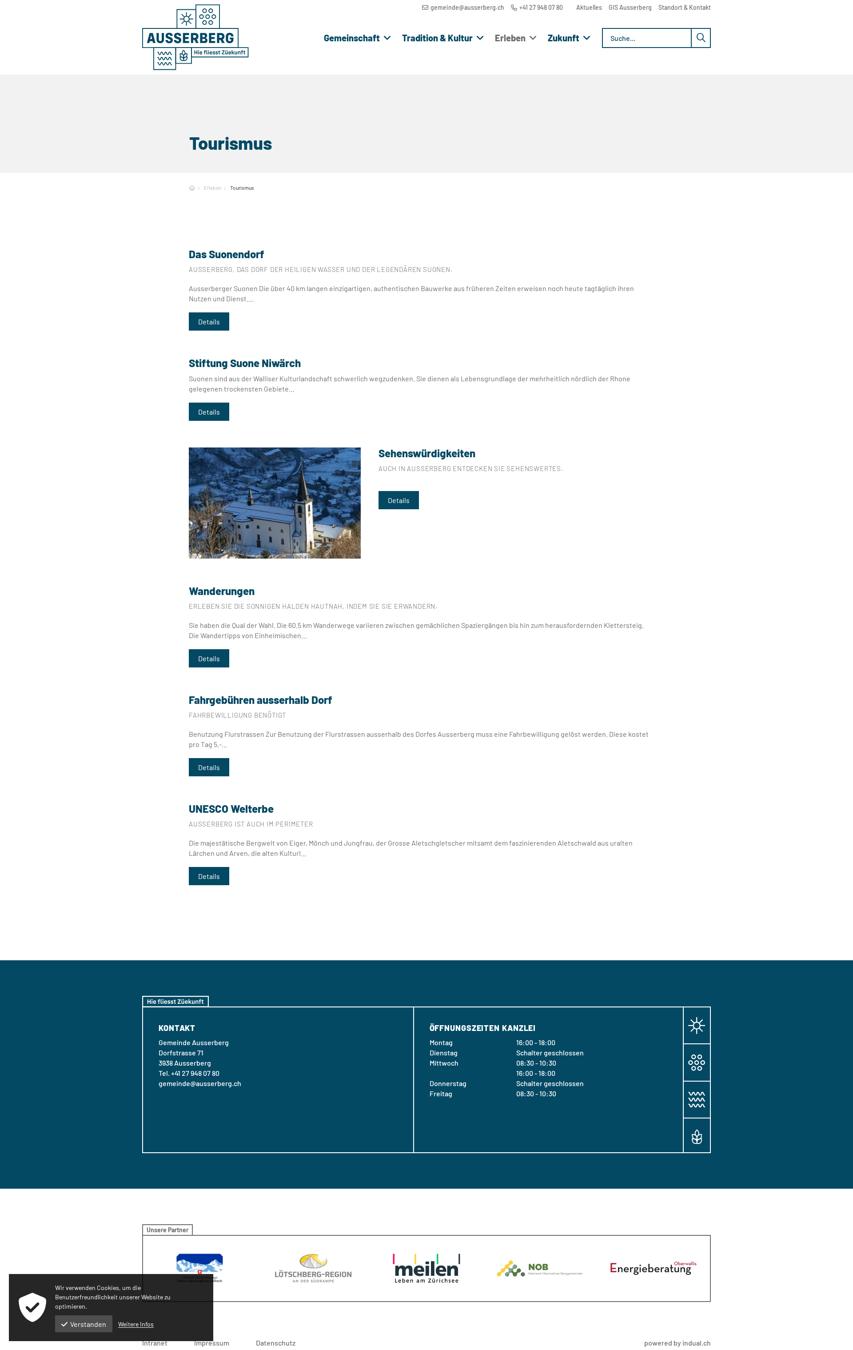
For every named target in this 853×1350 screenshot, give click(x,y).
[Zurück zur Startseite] (195, 37)
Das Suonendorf (226, 254)
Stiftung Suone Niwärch (245, 362)
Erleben (212, 187)
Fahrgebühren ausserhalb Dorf (260, 699)
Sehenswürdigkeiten (427, 453)
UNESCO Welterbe (231, 808)
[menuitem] (589, 7)
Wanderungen (222, 590)
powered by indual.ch (677, 1342)
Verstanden (88, 1324)
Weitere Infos (136, 1324)
